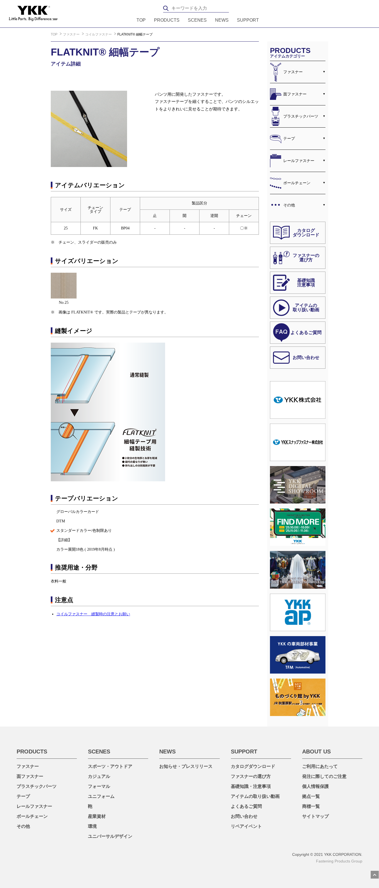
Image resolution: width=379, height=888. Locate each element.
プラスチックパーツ (300, 116)
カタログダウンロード (253, 766)
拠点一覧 (311, 796)
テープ (289, 138)
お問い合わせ (244, 816)
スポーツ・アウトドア (110, 766)
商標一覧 (311, 806)
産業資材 (97, 816)
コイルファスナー (99, 34)
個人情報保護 (315, 786)
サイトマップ (315, 816)
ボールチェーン (296, 183)
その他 (289, 205)
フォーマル (99, 786)
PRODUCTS (167, 20)
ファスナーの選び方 (251, 776)
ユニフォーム (101, 796)
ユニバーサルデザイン (110, 836)
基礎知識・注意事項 (251, 786)
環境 (92, 826)
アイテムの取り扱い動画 (255, 796)
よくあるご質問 (246, 806)
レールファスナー (298, 160)
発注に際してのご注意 (324, 776)
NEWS (222, 20)
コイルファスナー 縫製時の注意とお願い (93, 614)
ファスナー (71, 34)
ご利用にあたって (320, 766)
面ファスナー (295, 94)
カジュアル (99, 776)
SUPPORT (248, 20)
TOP (141, 20)
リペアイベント (246, 826)
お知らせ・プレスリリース (186, 766)
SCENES (197, 20)
